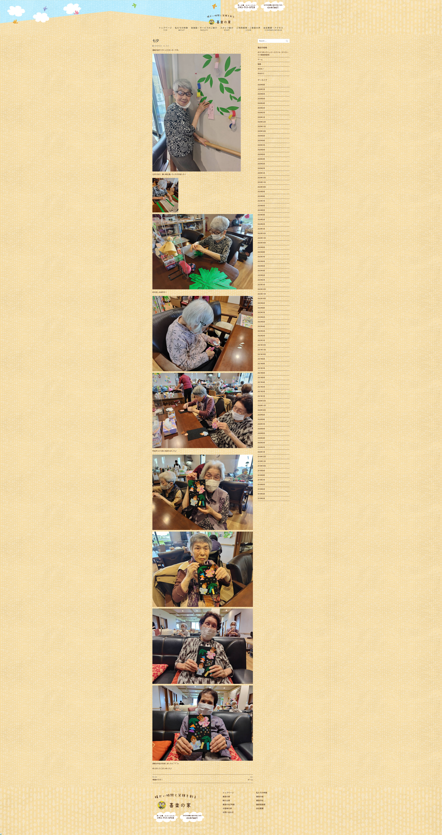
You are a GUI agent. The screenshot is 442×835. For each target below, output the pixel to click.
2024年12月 (262, 178)
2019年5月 (261, 489)
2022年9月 (261, 303)
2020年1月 (261, 452)
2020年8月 (261, 419)
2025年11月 (262, 126)
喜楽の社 (259, 800)
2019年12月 (262, 456)
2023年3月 (261, 275)
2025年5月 (261, 154)
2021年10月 (262, 354)
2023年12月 (262, 233)
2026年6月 (261, 94)
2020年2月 (261, 447)
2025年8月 (261, 140)
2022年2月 (261, 336)
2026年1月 (261, 117)
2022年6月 (261, 317)
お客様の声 (227, 808)
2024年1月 (261, 229)
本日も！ (261, 69)
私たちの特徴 (261, 793)
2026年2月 (261, 112)
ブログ (167, 45)
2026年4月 (261, 103)
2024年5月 (261, 210)
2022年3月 (261, 331)
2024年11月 (262, 182)
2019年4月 (261, 494)
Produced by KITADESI (199, 828)
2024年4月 (261, 215)
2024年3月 (261, 219)
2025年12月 (262, 122)
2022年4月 (261, 326)
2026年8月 (261, 85)
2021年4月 (261, 382)
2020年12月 (262, 401)
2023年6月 (261, 261)
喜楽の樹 (259, 797)
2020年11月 (262, 405)
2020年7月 (261, 424)
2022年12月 (262, 289)
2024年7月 (261, 201)
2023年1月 (261, 284)
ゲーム (260, 59)
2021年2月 (261, 391)
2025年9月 (261, 136)
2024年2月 (261, 224)
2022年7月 (261, 312)
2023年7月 (261, 257)
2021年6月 (261, 373)
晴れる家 (226, 800)
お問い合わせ (228, 812)
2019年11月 (262, 461)
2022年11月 (262, 294)
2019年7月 (261, 480)
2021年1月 (261, 396)
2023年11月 (262, 238)
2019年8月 (261, 475)
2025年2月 (261, 168)
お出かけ (261, 73)
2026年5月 (261, 98)
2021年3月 (261, 387)
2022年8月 (261, 308)
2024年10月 (262, 187)
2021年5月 (261, 377)
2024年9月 (261, 191)
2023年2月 (261, 280)
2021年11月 (262, 350)
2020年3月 (261, 442)
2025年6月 (261, 150)
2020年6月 (261, 429)
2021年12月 (262, 345)
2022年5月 (261, 322)
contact (273, 7)
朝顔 (259, 64)
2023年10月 (262, 243)
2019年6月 (261, 484)
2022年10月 (262, 298)
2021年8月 (261, 363)
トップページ (228, 793)
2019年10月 (262, 466)
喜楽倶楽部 (260, 804)
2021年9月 (261, 359)
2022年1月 (261, 340)
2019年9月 (261, 470)
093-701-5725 (247, 7)
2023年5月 (261, 266)
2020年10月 (262, 410)
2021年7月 (261, 368)
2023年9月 (261, 247)
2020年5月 (261, 433)
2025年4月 (261, 159)
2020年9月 (261, 415)
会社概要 (259, 808)
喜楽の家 (226, 797)
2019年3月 (261, 498)
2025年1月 (261, 173)
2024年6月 (261, 205)
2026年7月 (261, 89)
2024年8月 (261, 196)
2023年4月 (261, 270)
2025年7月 (261, 145)
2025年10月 (262, 131)
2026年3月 (261, 108)
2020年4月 (261, 438)
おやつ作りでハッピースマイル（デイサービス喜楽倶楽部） (273, 54)
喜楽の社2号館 (229, 804)
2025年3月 (261, 164)
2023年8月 (261, 252)
